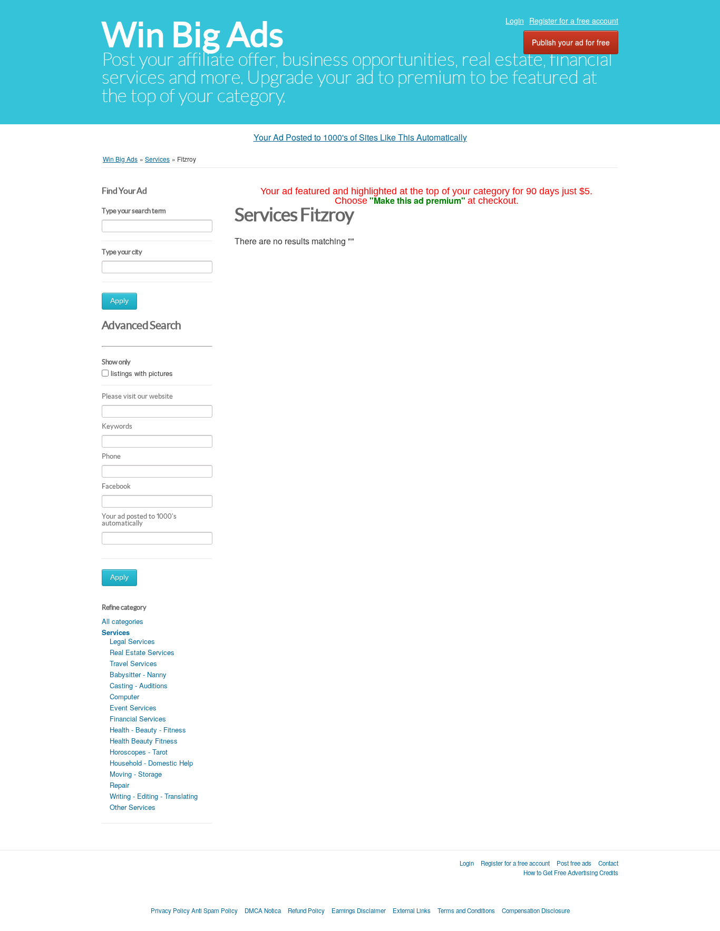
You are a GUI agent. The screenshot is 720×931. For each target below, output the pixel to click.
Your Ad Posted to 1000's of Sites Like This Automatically (360, 137)
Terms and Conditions (466, 910)
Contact (608, 863)
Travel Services (133, 663)
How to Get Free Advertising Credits (570, 872)
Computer (124, 696)
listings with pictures (142, 373)
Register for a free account (573, 20)
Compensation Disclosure (536, 910)
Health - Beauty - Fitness (148, 730)
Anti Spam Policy (214, 910)
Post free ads (574, 863)
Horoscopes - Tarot (139, 752)
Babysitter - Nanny (138, 674)
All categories (122, 621)
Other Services (132, 807)
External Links (412, 910)
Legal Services (132, 641)
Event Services (133, 707)
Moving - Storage (136, 774)
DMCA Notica (263, 910)
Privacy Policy (170, 910)
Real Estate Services (142, 652)
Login (514, 20)
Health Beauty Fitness (144, 741)
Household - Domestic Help (151, 763)
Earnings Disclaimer (359, 910)
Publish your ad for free (571, 42)
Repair (119, 785)
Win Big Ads (193, 34)
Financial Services (138, 719)
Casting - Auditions (139, 685)
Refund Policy (306, 910)
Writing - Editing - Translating (154, 796)
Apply (119, 301)
